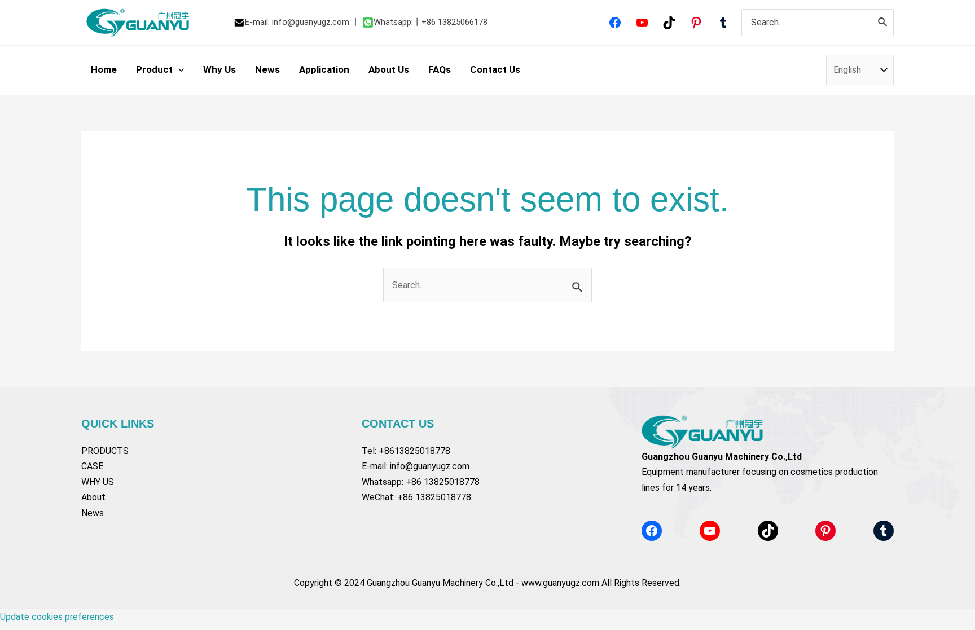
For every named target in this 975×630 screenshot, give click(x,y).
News (92, 513)
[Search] (883, 23)
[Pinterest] (696, 22)
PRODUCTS (105, 451)
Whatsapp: (393, 22)
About (93, 497)
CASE (92, 466)
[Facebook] (615, 22)
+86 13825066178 (454, 22)
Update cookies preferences (57, 616)
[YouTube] (642, 22)
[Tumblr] (723, 22)
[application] (178, 69)
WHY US (97, 482)
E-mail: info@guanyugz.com (297, 22)
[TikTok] (669, 22)
